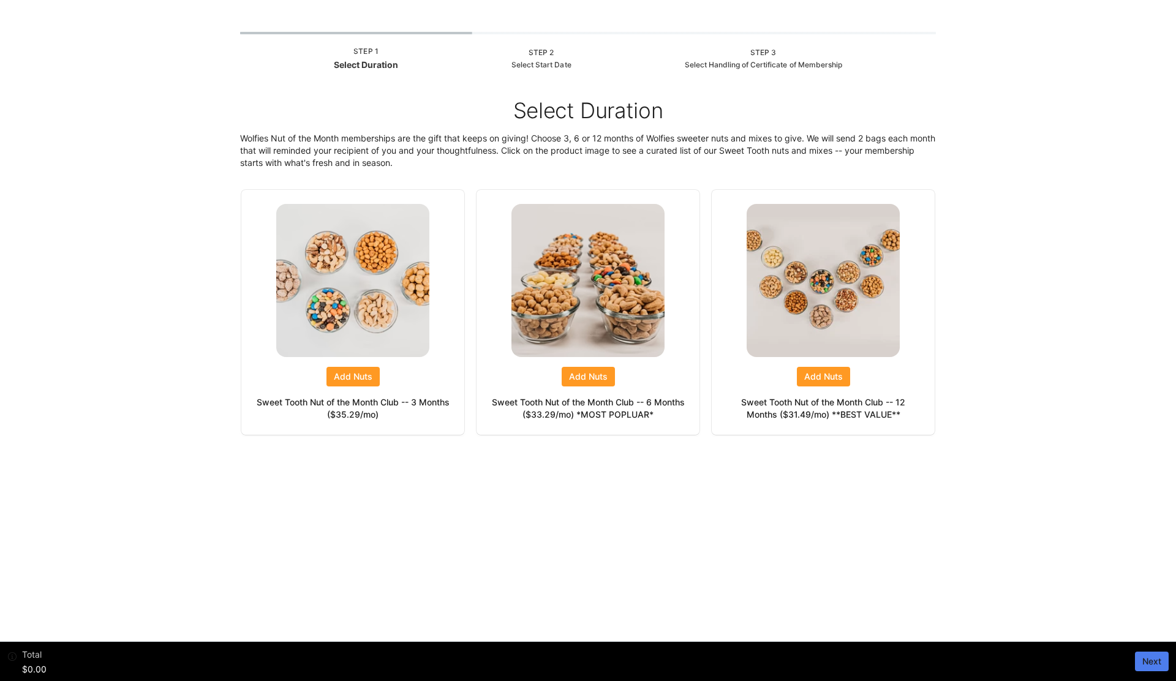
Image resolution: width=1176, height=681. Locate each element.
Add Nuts (353, 376)
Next (1151, 661)
